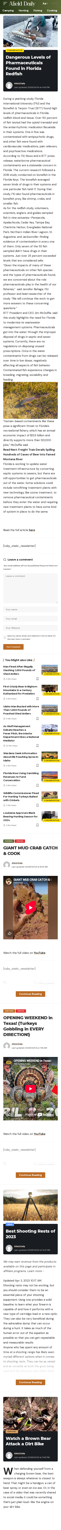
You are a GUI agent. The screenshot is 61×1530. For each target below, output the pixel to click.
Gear (9, 1224)
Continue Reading (30, 994)
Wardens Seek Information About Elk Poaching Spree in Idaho (20, 757)
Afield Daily (19, 83)
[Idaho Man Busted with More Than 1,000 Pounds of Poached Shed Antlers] (49, 710)
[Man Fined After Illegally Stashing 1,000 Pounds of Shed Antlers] (49, 670)
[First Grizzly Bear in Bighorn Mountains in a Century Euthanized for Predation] (49, 690)
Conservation (14, 50)
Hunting (9, 1011)
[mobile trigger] (6, 3)
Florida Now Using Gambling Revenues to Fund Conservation (21, 777)
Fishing (9, 841)
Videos (19, 841)
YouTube (39, 953)
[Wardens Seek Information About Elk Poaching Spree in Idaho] (49, 756)
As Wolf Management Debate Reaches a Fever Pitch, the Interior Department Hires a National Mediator (21, 733)
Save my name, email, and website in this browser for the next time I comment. (31, 637)
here (32, 530)
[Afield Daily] (22, 3)
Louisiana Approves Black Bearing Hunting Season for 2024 (20, 816)
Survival (11, 1431)
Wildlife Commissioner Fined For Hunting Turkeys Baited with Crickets (21, 797)
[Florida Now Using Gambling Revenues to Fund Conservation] (49, 776)
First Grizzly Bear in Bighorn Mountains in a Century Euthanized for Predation (20, 690)
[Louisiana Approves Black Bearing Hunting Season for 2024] (49, 816)
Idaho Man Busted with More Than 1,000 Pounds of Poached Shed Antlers (21, 710)
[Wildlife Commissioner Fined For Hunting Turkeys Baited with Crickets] (49, 796)
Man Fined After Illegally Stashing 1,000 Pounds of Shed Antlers (19, 670)
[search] (38, 3)
